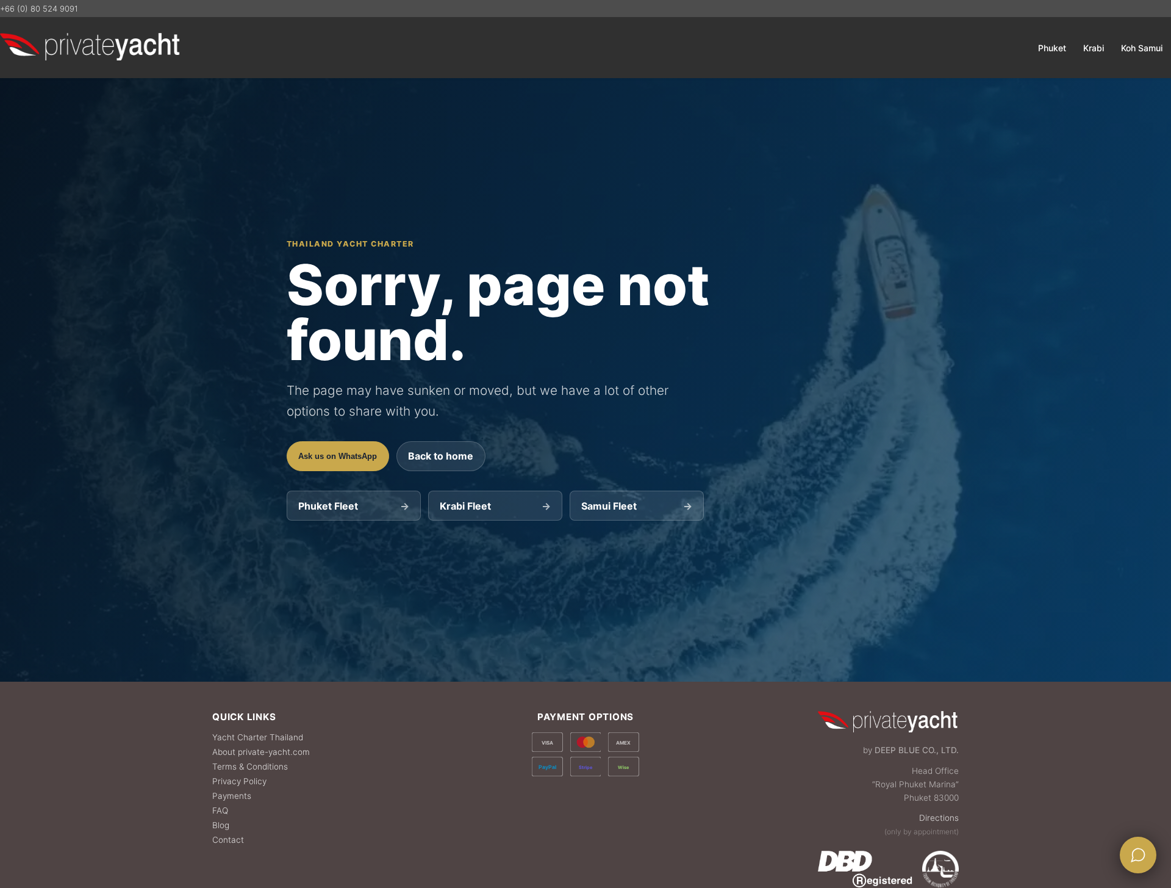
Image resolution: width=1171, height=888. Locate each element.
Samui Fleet (636, 506)
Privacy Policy (239, 781)
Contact (228, 840)
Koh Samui (1141, 48)
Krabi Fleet (495, 506)
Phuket (1052, 48)
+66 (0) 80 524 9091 (39, 8)
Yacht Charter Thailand (257, 737)
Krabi (1093, 48)
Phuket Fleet (353, 506)
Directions (939, 818)
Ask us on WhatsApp (337, 456)
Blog (220, 825)
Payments (231, 796)
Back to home (440, 456)
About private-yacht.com (261, 752)
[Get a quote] (1138, 855)
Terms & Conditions (250, 766)
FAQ (220, 810)
